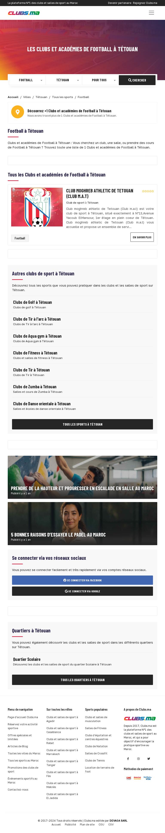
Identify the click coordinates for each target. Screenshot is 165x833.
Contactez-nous (18, 789)
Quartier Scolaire (26, 659)
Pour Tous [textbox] (99, 80)
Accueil (56, 824)
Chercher (139, 80)
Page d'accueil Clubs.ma (23, 717)
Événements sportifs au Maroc (22, 780)
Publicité (70, 824)
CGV (111, 824)
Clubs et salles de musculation (96, 719)
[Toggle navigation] (151, 13)
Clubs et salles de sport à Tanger (62, 763)
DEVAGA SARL (118, 820)
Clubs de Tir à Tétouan (31, 369)
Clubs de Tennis (95, 760)
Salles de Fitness (95, 728)
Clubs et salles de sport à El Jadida (62, 796)
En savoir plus (142, 237)
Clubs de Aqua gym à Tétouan (37, 336)
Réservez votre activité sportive (22, 726)
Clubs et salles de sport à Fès (62, 774)
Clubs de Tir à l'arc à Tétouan (37, 318)
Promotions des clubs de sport (23, 769)
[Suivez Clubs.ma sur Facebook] (128, 759)
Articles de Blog (18, 746)
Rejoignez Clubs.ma (145, 3)
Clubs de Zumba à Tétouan (34, 386)
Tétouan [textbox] (62, 80)
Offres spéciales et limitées (20, 737)
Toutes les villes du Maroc (24, 753)
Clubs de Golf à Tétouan (32, 302)
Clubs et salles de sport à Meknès (62, 785)
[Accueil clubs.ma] (24, 12)
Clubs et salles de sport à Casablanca (62, 730)
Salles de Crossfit (96, 753)
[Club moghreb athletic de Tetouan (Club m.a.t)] (37, 207)
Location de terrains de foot (99, 769)
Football (20, 238)
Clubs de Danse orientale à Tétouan (41, 403)
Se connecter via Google (84, 591)
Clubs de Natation (96, 746)
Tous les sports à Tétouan (82, 424)
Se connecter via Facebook (84, 580)
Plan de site (87, 824)
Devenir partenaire (119, 3)
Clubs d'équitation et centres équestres (98, 737)
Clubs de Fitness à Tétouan (35, 352)
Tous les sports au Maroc (23, 760)
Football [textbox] (26, 80)
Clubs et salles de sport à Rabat (62, 741)
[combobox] (27, 80)
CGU (101, 824)
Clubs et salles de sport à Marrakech (62, 752)
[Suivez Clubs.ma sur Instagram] (138, 759)
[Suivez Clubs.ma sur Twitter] (148, 759)
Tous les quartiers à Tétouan (83, 680)
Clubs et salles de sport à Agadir (62, 719)
